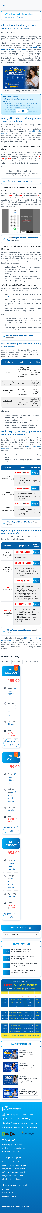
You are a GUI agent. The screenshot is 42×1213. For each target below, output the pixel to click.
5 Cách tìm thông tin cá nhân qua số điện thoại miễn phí (28, 1068)
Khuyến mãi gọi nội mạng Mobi (14, 1179)
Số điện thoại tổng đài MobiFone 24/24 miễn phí (21, 15)
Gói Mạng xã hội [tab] (31, 662)
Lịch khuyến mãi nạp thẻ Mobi (13, 1162)
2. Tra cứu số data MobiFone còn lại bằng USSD (19, 106)
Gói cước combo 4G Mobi (11, 1151)
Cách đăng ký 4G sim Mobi (12, 1144)
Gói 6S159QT (11, 843)
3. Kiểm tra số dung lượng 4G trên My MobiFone (19, 108)
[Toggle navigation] (3, 4)
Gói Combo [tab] (17, 662)
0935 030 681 (31, 1123)
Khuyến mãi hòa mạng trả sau (13, 1169)
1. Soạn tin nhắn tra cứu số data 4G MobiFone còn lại (21, 103)
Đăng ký (35, 472)
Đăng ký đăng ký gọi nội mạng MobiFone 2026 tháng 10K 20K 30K (28, 1055)
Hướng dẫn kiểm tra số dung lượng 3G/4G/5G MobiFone (18, 100)
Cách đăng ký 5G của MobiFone (19, 522)
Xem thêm (22, 111)
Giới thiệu (6, 1189)
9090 (35, 1127)
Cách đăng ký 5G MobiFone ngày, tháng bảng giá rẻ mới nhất (28, 1081)
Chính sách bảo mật (9, 1196)
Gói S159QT (11, 757)
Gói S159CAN (11, 671)
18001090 (25, 1127)
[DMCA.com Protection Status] (8, 1133)
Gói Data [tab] (5, 662)
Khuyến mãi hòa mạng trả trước (14, 1165)
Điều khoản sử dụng (9, 1193)
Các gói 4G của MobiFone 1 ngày (19, 335)
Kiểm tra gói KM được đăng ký (13, 1172)
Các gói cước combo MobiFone (19, 630)
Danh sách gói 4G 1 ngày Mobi (13, 1148)
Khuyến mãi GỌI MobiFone (12, 1175)
